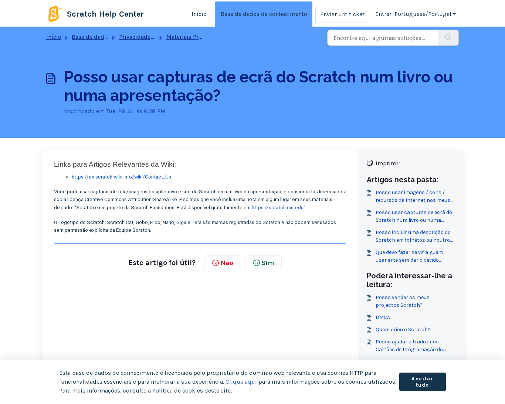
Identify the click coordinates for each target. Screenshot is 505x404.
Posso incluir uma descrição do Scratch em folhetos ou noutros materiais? (414, 236)
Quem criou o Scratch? (403, 329)
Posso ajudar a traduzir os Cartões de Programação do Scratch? (409, 346)
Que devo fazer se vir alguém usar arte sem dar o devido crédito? (409, 256)
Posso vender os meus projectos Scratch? (403, 301)
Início (199, 13)
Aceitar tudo (422, 382)
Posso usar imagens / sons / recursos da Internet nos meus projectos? (413, 196)
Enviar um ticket (342, 14)
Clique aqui (241, 381)
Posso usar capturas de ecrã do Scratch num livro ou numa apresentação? (414, 216)
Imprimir (388, 163)
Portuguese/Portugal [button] (422, 13)
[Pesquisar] (448, 38)
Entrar (383, 13)
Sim (267, 263)
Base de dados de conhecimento (264, 13)
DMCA (383, 317)
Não (226, 263)
